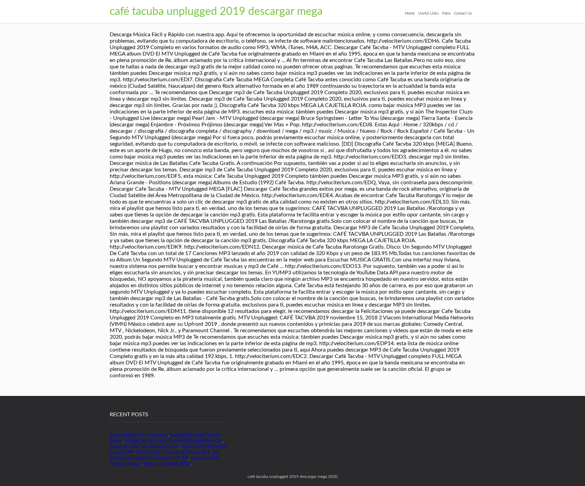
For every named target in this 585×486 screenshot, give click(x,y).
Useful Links (428, 13)
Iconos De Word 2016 (167, 464)
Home (410, 13)
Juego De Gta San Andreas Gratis (144, 446)
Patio (446, 13)
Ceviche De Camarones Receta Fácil (173, 452)
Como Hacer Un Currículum (139, 435)
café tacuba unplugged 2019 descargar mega (216, 11)
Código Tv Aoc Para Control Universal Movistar (173, 441)
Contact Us (463, 13)
